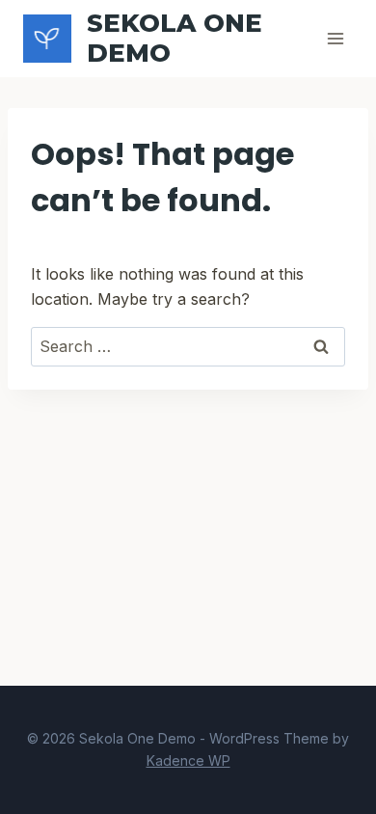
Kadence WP (188, 760)
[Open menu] (335, 38)
